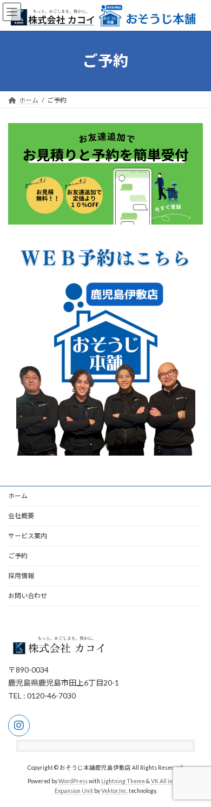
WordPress (73, 781)
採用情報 (21, 576)
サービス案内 (27, 536)
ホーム (18, 496)
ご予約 (18, 556)
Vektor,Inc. (114, 791)
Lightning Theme (123, 781)
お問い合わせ (27, 596)
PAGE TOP (195, 771)
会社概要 (21, 516)
